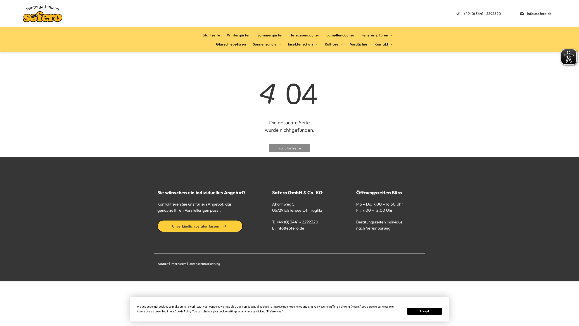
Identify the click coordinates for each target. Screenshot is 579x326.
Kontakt (162, 264)
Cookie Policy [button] (183, 311)
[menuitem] (211, 35)
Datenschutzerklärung (204, 264)
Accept (424, 311)
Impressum (178, 264)
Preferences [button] (274, 311)
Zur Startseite (289, 148)
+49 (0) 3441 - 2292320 (297, 222)
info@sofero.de (290, 228)
